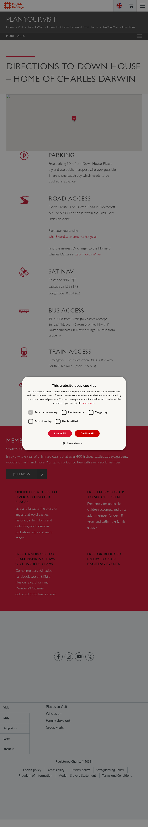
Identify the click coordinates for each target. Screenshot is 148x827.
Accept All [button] (60, 433)
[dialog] (74, 413)
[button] (73, 443)
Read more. (88, 403)
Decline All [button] (87, 433)
